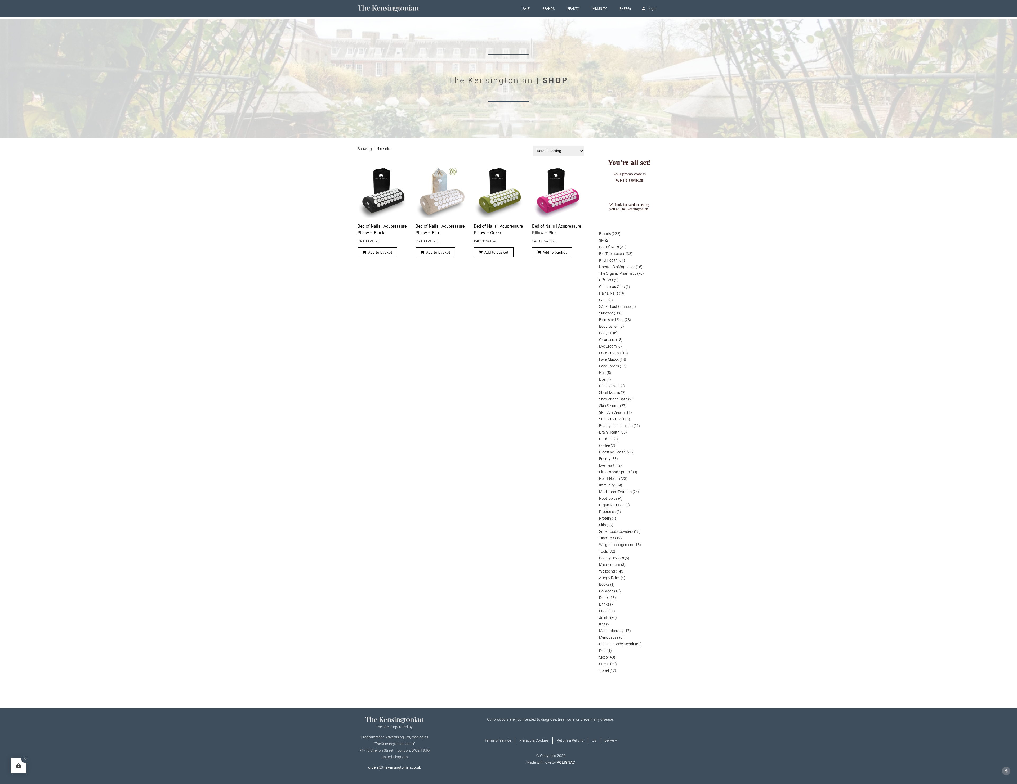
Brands (548, 9)
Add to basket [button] (380, 252)
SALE (526, 9)
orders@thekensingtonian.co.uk (394, 767)
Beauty (573, 9)
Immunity (599, 9)
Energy (625, 9)
